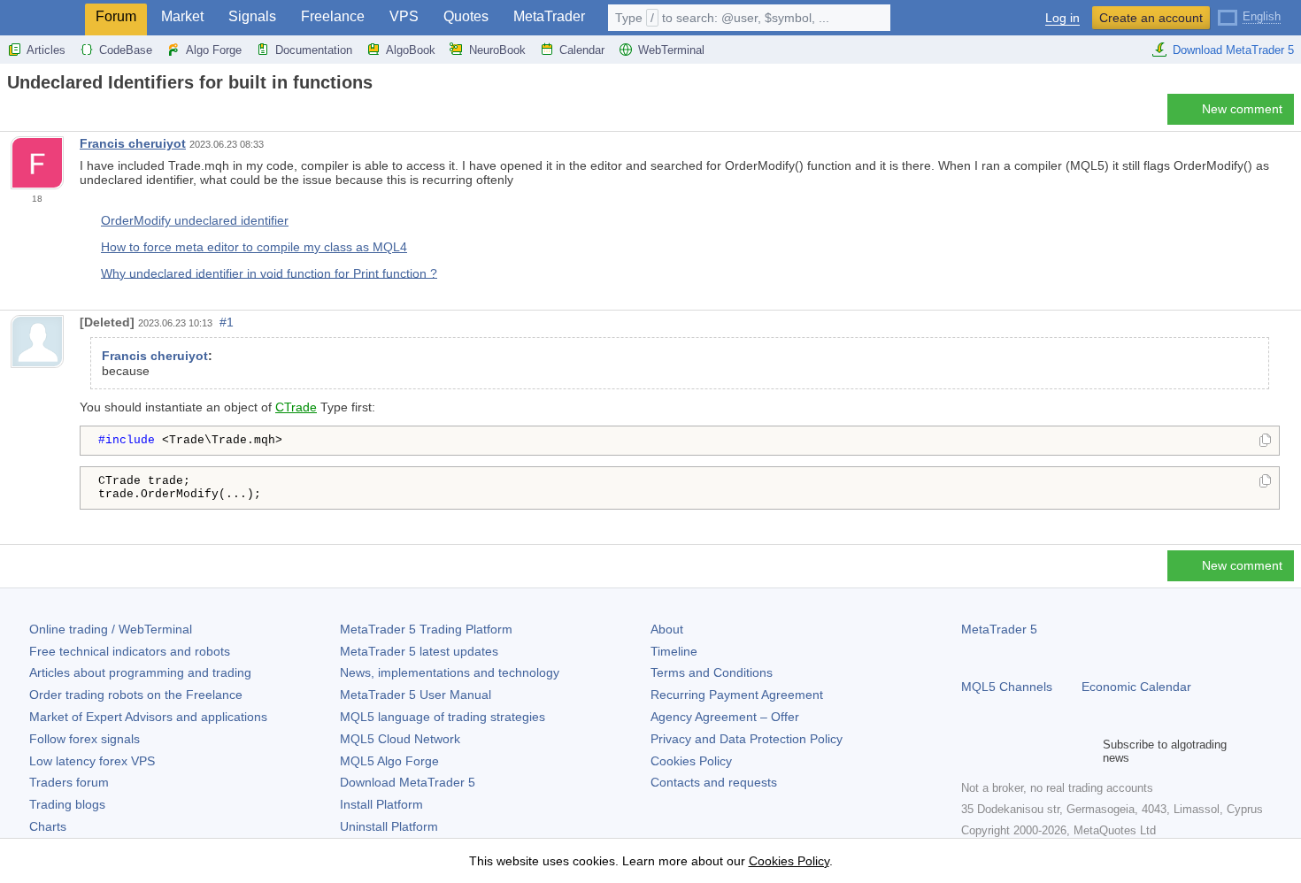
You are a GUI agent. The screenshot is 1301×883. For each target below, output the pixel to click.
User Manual (415, 694)
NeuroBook (497, 50)
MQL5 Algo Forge (389, 761)
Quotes (466, 16)
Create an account (1151, 18)
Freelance (333, 16)
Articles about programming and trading (140, 672)
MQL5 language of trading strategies (442, 717)
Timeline (673, 651)
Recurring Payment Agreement (736, 694)
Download (407, 782)
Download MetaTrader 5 (1233, 50)
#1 (226, 322)
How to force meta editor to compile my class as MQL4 (254, 247)
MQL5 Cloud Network (400, 739)
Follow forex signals (84, 739)
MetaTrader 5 (999, 629)
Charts (47, 826)
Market (182, 16)
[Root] (12, 113)
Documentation (313, 50)
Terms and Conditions (711, 672)
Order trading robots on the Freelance (135, 694)
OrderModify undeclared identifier (195, 220)
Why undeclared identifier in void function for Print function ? (269, 272)
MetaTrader (549, 16)
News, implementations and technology (449, 672)
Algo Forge (214, 50)
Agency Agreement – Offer (724, 717)
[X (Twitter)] (1028, 751)
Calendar (581, 50)
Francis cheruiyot (133, 143)
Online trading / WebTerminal (110, 629)
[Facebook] (971, 751)
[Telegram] (1000, 751)
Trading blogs (67, 804)
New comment (1242, 109)
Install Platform (381, 804)
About (666, 629)
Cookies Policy (691, 761)
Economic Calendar (1136, 687)
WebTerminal (671, 50)
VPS (404, 16)
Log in (1062, 18)
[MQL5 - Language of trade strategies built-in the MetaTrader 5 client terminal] (42, 18)
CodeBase (125, 50)
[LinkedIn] (1085, 751)
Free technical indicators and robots (129, 651)
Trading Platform (426, 629)
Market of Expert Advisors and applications (148, 717)
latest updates (419, 651)
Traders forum (69, 782)
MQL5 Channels (1006, 687)
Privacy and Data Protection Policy (746, 739)
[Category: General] (34, 114)
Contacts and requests (713, 782)
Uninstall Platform (389, 826)
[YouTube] (1056, 751)
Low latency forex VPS (92, 761)
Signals (252, 16)
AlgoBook (410, 50)
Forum (116, 16)
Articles (46, 50)
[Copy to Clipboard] (1265, 441)
